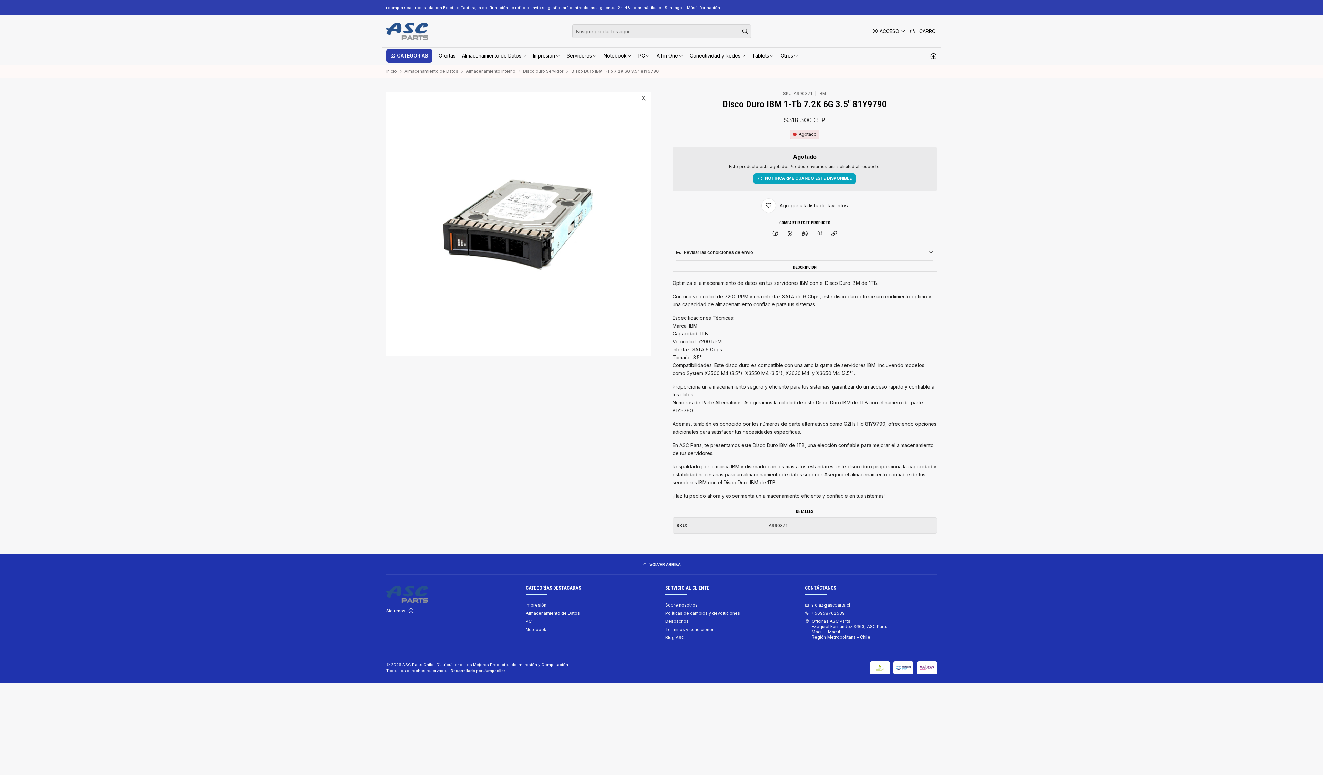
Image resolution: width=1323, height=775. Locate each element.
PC (529, 621)
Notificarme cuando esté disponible (808, 178)
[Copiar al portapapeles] (834, 234)
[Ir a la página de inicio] (407, 31)
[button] (409, 56)
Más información (842, 7)
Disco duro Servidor (543, 71)
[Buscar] (745, 31)
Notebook (536, 629)
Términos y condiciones (690, 629)
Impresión (536, 605)
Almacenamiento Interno (490, 71)
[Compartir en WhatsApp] (805, 234)
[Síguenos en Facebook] (933, 55)
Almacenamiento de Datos (431, 71)
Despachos (677, 621)
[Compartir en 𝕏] (790, 234)
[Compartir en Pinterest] (819, 234)
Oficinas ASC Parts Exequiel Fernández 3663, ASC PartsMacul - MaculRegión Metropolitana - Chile (850, 629)
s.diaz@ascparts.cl (830, 605)
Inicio (391, 71)
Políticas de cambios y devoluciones (702, 613)
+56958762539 (828, 613)
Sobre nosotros (681, 605)
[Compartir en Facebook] (775, 234)
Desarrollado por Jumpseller (478, 670)
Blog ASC (675, 637)
